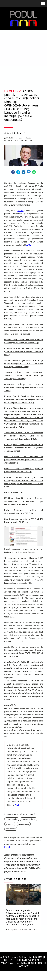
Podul (7, 847)
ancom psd (10, 824)
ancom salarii (28, 814)
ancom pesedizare (28, 819)
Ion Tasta (27, 138)
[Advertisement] (23, 61)
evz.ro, (20, 210)
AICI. (28, 245)
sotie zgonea (11, 829)
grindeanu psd (23, 824)
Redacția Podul (13, 929)
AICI (17, 805)
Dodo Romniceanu (14, 138)
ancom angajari (11, 819)
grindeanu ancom (12, 814)
